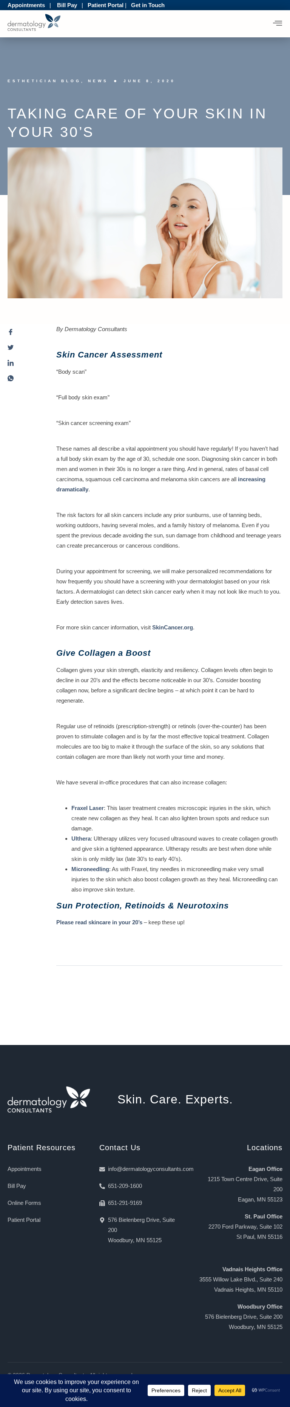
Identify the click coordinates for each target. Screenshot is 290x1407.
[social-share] (24, 334)
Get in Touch (148, 5)
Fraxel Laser (87, 808)
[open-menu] (277, 23)
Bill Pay (67, 5)
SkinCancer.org (172, 627)
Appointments (26, 5)
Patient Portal (105, 5)
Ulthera (81, 838)
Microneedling (90, 869)
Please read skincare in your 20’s (99, 922)
